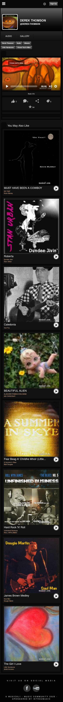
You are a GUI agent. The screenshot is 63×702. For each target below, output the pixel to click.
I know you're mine (24, 47)
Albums (27, 43)
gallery (24, 36)
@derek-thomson (30, 23)
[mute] (50, 86)
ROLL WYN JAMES (10, 533)
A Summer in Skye (10, 462)
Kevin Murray (8, 193)
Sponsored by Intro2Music (31, 699)
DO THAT (7, 191)
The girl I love (12, 664)
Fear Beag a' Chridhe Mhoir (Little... (25, 459)
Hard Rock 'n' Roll (14, 527)
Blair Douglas (8, 464)
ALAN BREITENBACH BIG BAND (15, 394)
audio (8, 36)
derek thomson (7, 43)
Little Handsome (8, 47)
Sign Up (53, 4)
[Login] (44, 4)
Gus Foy (7, 328)
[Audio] (3, 53)
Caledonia (10, 324)
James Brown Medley (16, 595)
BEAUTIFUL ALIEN (15, 390)
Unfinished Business (11, 531)
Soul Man (7, 599)
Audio (19, 43)
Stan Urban (8, 262)
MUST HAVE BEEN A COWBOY (23, 188)
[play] (7, 86)
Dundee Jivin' (8, 259)
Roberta (8, 256)
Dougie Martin (8, 601)
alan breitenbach (9, 396)
